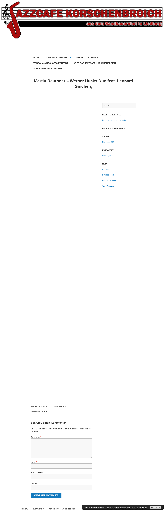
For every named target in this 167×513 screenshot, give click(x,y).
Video (79, 58)
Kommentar (36, 437)
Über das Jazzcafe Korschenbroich (95, 63)
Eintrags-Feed (108, 175)
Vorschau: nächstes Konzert (50, 63)
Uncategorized (108, 156)
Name (34, 462)
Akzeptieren (155, 507)
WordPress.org (108, 186)
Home (36, 58)
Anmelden (106, 169)
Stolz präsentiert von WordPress (33, 509)
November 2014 (108, 142)
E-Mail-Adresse (37, 473)
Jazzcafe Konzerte (56, 58)
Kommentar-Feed (109, 180)
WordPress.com (68, 509)
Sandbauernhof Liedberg (48, 68)
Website (34, 483)
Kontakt (93, 58)
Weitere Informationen (140, 507)
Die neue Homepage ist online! (114, 120)
